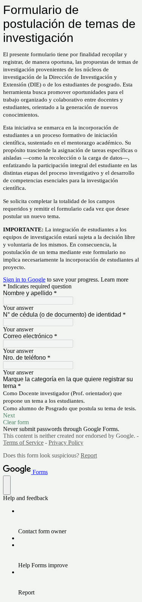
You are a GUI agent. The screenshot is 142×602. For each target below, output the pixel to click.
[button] (71, 415)
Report (89, 455)
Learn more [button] (114, 279)
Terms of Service (23, 442)
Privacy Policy (65, 442)
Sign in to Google (24, 279)
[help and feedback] (7, 485)
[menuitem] (78, 521)
